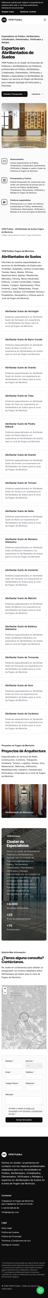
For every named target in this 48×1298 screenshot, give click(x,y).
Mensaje (10, 1094)
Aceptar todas (8, 12)
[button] (24, 1017)
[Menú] (44, 20)
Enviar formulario (24, 1120)
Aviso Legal (7, 1228)
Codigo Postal (12, 1083)
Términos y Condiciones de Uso (16, 1240)
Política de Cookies (10, 1232)
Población (30, 1083)
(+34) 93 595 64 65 (10, 1208)
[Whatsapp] (40, 1290)
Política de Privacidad (11, 1236)
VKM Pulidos (15, 19)
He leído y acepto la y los (25, 1111)
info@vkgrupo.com (10, 1212)
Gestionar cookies (28, 12)
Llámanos (36, 94)
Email (9, 1072)
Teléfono (30, 1072)
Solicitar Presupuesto (13, 94)
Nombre (10, 1061)
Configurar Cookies (10, 1245)
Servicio (30, 1061)
